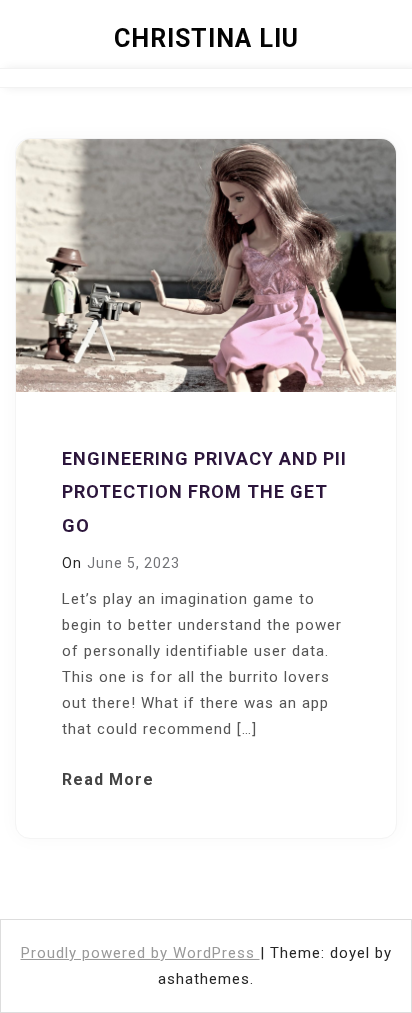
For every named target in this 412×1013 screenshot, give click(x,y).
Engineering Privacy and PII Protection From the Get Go (204, 492)
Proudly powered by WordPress (140, 953)
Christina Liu (206, 38)
